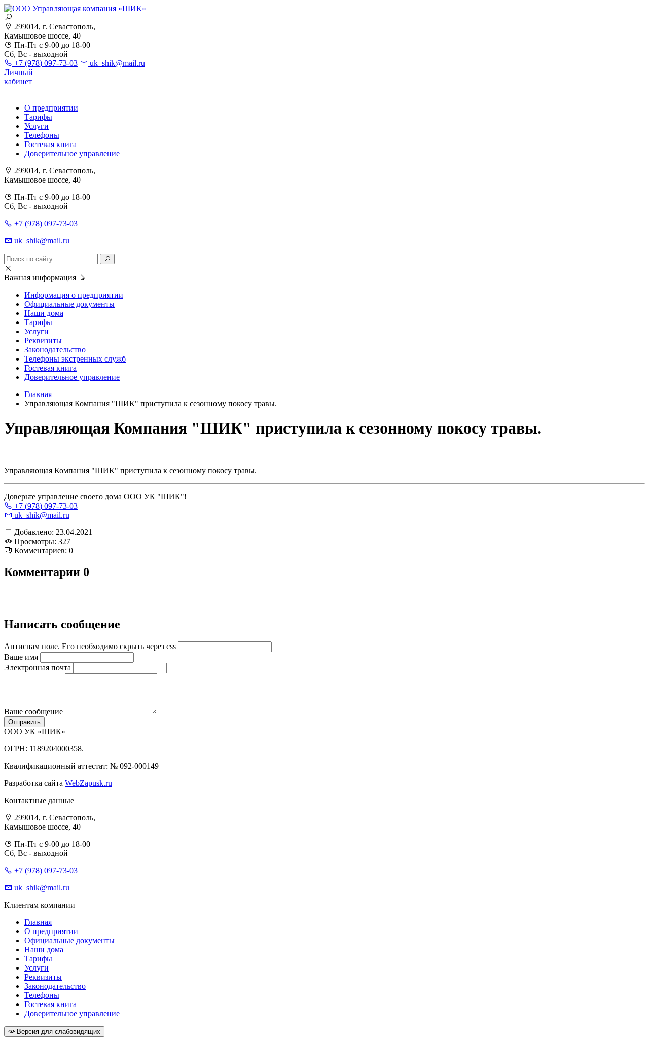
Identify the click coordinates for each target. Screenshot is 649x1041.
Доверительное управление (72, 153)
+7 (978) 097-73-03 (45, 63)
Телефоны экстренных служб (75, 358)
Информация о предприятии (73, 295)
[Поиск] (107, 259)
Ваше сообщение (33, 711)
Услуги (36, 126)
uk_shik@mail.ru (116, 63)
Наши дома (43, 313)
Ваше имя (21, 657)
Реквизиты (43, 340)
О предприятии (51, 107)
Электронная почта (37, 667)
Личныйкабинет (18, 77)
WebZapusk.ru (88, 783)
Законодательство (55, 349)
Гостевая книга (50, 144)
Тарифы (38, 117)
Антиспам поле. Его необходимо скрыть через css (90, 646)
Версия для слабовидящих (57, 1031)
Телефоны (41, 135)
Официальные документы (69, 304)
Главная (38, 922)
